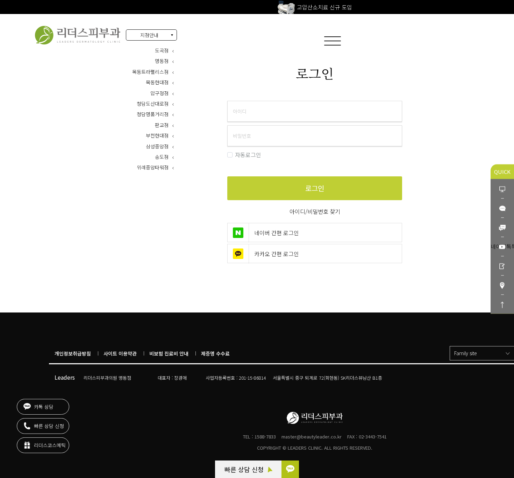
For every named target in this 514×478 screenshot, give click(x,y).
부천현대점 (157, 135)
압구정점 (159, 93)
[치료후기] (502, 265)
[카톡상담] (502, 208)
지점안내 (149, 34)
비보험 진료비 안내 (168, 353)
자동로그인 (248, 154)
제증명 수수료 (215, 353)
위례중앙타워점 (153, 167)
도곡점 (162, 50)
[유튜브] (502, 246)
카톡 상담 (43, 402)
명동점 (162, 60)
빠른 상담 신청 (244, 469)
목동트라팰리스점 (150, 71)
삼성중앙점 (157, 146)
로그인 (77, 35)
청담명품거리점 (153, 114)
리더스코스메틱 (49, 441)
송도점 (162, 156)
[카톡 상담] (290, 469)
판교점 (162, 124)
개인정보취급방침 (73, 353)
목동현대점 (157, 82)
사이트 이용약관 (120, 353)
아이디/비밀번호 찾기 (315, 211)
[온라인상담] (502, 188)
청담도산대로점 (153, 103)
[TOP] (502, 304)
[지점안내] (502, 285)
